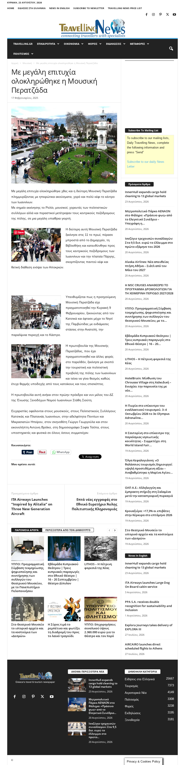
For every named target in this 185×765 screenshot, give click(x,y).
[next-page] (115, 530)
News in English (59, 8)
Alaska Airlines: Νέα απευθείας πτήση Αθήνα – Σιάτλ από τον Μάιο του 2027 (147, 266)
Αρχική (14, 63)
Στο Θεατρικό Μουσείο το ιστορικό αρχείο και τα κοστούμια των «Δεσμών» (27, 630)
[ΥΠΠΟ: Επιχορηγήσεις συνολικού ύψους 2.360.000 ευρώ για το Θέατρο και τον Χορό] (100, 609)
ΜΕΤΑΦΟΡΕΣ (137, 43)
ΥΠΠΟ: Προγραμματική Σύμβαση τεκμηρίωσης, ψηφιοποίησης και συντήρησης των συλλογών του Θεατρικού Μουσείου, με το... (148, 314)
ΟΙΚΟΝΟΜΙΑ (71, 43)
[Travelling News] (92, 28)
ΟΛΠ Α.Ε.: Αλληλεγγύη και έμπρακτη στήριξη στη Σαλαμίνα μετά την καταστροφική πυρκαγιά (149, 492)
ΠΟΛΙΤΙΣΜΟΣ (21, 53)
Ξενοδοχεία (132, 720)
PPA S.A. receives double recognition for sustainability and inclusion (148, 606)
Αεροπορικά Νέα (136, 692)
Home (10, 8)
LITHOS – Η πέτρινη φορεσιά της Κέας (98, 566)
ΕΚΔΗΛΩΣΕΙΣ (113, 43)
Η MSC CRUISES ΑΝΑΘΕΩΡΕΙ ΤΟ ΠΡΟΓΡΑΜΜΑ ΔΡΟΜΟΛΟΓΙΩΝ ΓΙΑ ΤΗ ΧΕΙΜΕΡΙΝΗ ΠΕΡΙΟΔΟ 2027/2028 (149, 289)
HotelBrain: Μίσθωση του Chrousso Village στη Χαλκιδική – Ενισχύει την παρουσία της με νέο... (148, 384)
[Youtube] (174, 15)
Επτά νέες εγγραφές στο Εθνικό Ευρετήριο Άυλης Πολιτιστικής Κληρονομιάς (94, 504)
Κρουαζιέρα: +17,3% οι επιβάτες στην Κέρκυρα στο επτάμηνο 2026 (148, 513)
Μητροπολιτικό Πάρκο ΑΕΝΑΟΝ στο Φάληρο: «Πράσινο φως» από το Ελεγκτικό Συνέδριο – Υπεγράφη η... (148, 217)
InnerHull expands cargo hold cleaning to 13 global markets (145, 194)
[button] (171, 49)
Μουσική (27, 63)
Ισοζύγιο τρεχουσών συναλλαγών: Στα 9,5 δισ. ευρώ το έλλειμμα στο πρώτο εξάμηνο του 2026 (149, 242)
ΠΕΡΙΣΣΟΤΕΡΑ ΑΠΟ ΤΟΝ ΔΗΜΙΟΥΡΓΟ (67, 530)
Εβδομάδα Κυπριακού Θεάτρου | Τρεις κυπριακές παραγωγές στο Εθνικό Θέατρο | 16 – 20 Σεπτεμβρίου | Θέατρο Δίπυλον (63, 573)
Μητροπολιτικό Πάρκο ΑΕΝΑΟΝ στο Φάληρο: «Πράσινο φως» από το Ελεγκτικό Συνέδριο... (102, 706)
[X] (167, 15)
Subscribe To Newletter (88, 8)
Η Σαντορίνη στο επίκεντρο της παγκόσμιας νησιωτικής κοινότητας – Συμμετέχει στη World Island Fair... (147, 439)
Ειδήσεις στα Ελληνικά (32, 8)
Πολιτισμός (132, 699)
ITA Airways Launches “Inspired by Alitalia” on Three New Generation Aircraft (31, 506)
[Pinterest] (160, 15)
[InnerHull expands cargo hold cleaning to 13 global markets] (77, 685)
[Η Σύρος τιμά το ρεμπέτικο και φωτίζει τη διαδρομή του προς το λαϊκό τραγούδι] (64, 609)
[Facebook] (146, 15)
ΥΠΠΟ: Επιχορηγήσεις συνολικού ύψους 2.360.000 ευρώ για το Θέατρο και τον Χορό (100, 630)
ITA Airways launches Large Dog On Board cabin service (147, 585)
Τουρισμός (131, 686)
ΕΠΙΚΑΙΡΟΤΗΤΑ (46, 43)
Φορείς (129, 706)
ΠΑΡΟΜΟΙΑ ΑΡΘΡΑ (27, 530)
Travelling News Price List (125, 8)
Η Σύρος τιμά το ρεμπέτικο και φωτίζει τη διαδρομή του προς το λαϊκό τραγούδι (64, 630)
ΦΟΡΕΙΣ (92, 43)
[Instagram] (153, 15)
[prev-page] (109, 530)
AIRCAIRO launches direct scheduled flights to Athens (143, 646)
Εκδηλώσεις (133, 713)
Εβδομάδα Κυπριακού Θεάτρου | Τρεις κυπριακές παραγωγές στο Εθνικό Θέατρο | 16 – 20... (148, 340)
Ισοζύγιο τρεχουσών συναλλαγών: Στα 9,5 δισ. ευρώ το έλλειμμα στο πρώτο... (102, 730)
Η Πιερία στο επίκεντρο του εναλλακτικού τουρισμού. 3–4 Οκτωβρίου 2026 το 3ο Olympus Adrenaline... (147, 412)
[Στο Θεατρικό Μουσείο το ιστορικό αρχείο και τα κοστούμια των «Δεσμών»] (27, 609)
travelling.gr (22, 43)
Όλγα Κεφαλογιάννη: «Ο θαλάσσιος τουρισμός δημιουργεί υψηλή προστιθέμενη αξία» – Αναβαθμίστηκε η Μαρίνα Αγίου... (149, 466)
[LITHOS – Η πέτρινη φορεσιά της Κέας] (100, 548)
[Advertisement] (64, 282)
